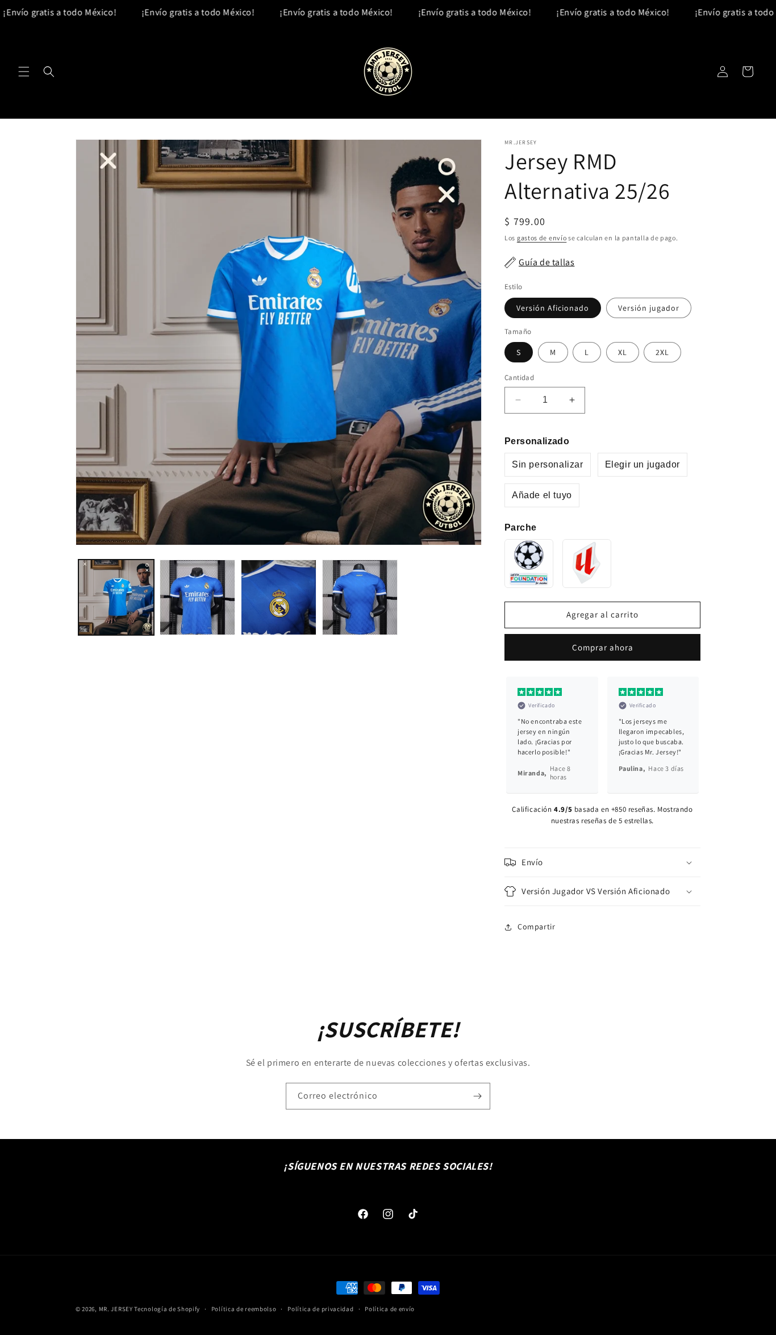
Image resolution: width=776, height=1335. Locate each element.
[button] (23, 71)
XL (622, 352)
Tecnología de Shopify (167, 1309)
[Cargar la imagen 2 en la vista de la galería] (197, 597)
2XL (662, 352)
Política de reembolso (244, 1308)
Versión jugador (648, 308)
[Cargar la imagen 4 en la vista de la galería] (360, 597)
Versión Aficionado (552, 308)
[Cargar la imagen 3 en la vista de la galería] (278, 597)
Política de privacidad (320, 1308)
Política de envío (390, 1308)
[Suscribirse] (477, 1096)
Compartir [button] (536, 926)
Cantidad (519, 377)
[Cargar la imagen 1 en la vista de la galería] (116, 597)
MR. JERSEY (116, 1309)
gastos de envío (542, 237)
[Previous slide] (518, 734)
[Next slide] (687, 734)
